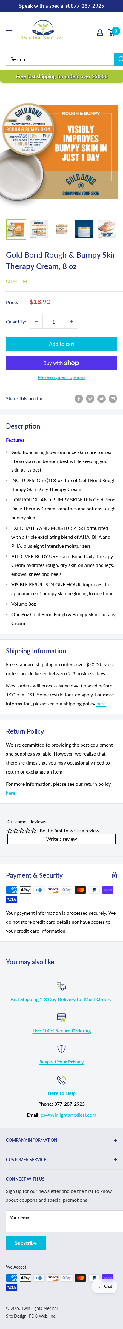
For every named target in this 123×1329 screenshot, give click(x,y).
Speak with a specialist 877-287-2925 (61, 6)
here (101, 703)
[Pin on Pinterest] (90, 398)
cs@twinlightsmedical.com (68, 1115)
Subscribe (26, 1243)
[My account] (100, 32)
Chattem (16, 281)
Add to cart (61, 344)
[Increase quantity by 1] (71, 321)
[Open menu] (9, 32)
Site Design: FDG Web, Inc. (31, 1316)
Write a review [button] (61, 839)
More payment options (61, 377)
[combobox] (64, 59)
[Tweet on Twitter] (101, 398)
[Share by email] (113, 398)
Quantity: (16, 321)
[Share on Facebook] (79, 398)
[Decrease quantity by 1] (36, 321)
